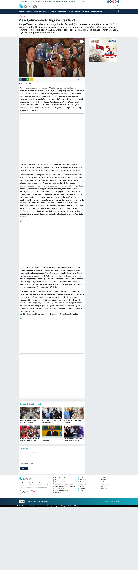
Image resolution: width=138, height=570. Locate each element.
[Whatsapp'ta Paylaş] (27, 79)
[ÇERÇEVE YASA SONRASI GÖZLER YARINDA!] (30, 413)
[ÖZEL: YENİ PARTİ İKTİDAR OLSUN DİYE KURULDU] (30, 431)
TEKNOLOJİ (83, 484)
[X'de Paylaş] (24, 79)
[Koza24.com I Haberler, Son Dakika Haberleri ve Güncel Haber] (28, 6)
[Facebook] (20, 491)
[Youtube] (33, 491)
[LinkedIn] (30, 491)
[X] (23, 491)
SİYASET (46, 11)
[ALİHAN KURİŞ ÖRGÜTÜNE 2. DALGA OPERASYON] (74, 431)
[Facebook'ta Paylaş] (20, 79)
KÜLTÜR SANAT (97, 11)
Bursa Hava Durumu (61, 480)
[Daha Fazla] (31, 79)
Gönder (24, 468)
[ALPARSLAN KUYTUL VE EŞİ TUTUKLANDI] (52, 413)
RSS (22, 501)
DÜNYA (54, 11)
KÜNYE (82, 490)
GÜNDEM (28, 11)
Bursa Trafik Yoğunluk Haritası (64, 484)
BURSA (21, 11)
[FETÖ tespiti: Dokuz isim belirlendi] (74, 413)
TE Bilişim (116, 501)
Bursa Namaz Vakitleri (62, 482)
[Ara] (118, 6)
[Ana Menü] (118, 11)
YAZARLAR (104, 488)
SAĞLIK (77, 11)
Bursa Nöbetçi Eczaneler (62, 477)
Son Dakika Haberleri (61, 490)
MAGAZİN (86, 11)
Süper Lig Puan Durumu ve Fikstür (65, 486)
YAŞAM (103, 486)
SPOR (71, 11)
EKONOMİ (38, 11)
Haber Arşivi (59, 492)
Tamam (83, 506)
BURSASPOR (62, 11)
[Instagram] (26, 491)
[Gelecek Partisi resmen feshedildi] (52, 431)
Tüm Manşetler (60, 488)
